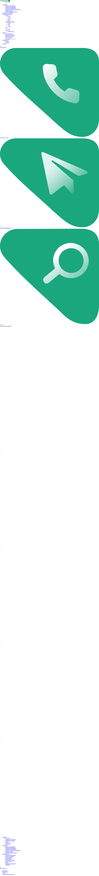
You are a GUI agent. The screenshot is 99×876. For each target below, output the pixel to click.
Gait (6, 27)
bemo (9, 16)
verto (9, 26)
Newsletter (10, 39)
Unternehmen (5, 40)
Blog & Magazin (9, 33)
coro (9, 25)
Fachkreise (5, 4)
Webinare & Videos (9, 36)
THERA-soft (11, 31)
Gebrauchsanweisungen (10, 863)
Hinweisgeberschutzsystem (8, 874)
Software (7, 30)
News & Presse (8, 37)
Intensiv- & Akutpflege (10, 5)
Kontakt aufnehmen (9, 856)
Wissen (4, 32)
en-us (5, 47)
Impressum (5, 870)
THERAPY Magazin (9, 860)
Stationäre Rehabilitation (10, 7)
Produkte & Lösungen (7, 14)
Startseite (5, 837)
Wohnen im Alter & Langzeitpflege (12, 9)
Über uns (7, 41)
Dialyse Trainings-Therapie (11, 11)
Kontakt (4, 43)
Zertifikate (7, 864)
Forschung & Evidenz (10, 35)
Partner (6, 862)
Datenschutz (5, 871)
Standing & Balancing (10, 21)
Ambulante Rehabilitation (10, 8)
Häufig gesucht (6, 854)
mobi (9, 20)
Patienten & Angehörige (8, 13)
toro (10, 18)
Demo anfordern (8, 857)
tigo (9, 19)
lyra (9, 29)
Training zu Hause (9, 10)
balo (9, 24)
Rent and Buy (8, 858)
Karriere (7, 42)
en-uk (1, 47)
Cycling (7, 15)
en (3, 47)
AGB (4, 873)
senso (9, 23)
